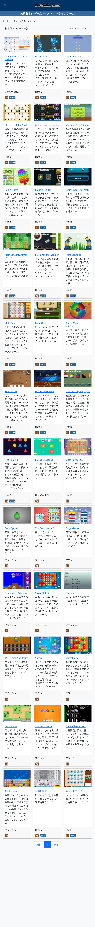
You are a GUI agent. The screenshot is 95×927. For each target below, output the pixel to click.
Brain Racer (11, 726)
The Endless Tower (76, 726)
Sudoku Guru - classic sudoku (16, 58)
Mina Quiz (40, 323)
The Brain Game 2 (44, 528)
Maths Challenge (44, 459)
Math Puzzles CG (74, 459)
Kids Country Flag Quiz (78, 391)
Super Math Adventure (17, 593)
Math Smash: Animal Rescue (16, 256)
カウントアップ (74, 791)
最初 (39, 844)
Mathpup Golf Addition (78, 125)
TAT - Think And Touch (16, 657)
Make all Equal (43, 189)
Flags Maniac (72, 528)
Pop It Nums (11, 189)
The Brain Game (43, 726)
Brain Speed (11, 528)
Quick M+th (72, 593)
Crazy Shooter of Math (77, 189)
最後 (56, 844)
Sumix (38, 657)
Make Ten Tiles (73, 56)
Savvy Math (72, 657)
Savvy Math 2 (42, 593)
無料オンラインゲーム (12, 21)
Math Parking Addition (47, 254)
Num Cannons (73, 254)
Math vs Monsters (44, 391)
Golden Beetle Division (47, 125)
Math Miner (11, 391)
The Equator (11, 791)
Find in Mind (11, 459)
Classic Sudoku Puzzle (16, 125)
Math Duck (41, 56)
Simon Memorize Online (75, 324)
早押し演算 (41, 791)
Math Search (11, 323)
